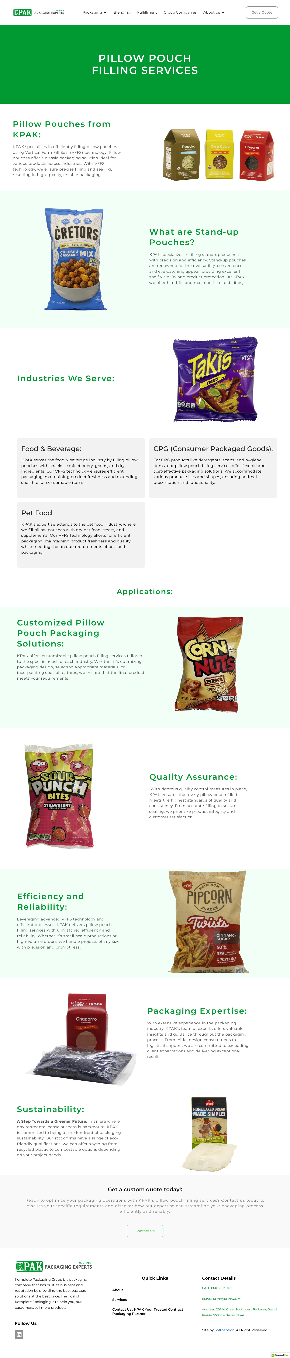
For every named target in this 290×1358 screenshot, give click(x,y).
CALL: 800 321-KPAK (217, 1288)
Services (119, 1300)
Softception (225, 1330)
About (117, 1290)
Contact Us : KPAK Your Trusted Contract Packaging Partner (147, 1311)
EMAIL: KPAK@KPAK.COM (221, 1299)
